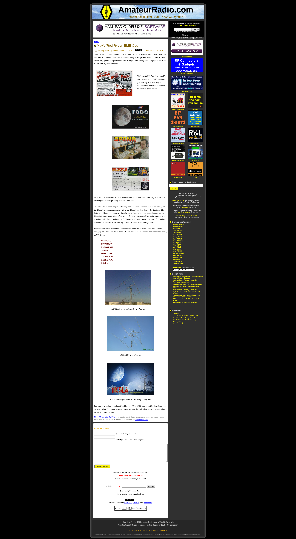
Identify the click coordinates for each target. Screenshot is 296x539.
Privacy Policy (178, 322)
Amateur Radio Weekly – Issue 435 (185, 280)
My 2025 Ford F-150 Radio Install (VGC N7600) (186, 292)
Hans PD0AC (177, 239)
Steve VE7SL (118, 50)
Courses (176, 313)
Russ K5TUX (177, 255)
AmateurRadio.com (155, 9)
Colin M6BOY (177, 231)
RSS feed (128, 502)
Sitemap (138, 530)
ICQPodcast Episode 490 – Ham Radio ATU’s (186, 299)
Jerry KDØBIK (178, 241)
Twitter (136, 502)
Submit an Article (179, 324)
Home (96, 41)
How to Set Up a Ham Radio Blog (187, 216)
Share (129, 50)
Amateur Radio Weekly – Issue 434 (185, 290)
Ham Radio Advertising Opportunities (186, 318)
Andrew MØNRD (178, 225)
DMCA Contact (147, 530)
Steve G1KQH (177, 257)
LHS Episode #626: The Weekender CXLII (187, 284)
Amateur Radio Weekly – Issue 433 (185, 302)
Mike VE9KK (177, 251)
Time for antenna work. (181, 282)
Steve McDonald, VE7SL (104, 416)
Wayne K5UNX (178, 263)
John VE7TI (177, 245)
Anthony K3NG (178, 227)
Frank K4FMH (177, 235)
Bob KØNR (176, 229)
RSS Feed (131, 530)
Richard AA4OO (178, 253)
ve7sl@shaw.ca (141, 419)
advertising (186, 207)
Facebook (148, 502)
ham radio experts (183, 212)
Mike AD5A (176, 249)
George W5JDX (178, 237)
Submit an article (178, 200)
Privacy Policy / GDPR (161, 530)
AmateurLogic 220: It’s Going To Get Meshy (186, 287)
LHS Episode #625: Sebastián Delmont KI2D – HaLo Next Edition (186, 296)
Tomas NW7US (178, 261)
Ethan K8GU (177, 233)
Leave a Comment (152, 50)
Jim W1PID (177, 243)
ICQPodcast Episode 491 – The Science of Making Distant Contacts (188, 277)
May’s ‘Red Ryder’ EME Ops (117, 45)
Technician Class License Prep (187, 315)
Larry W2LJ (177, 247)
